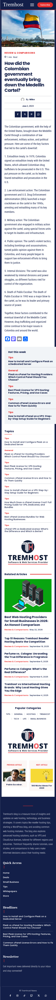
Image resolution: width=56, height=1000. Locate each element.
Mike (32, 99)
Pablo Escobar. (14, 784)
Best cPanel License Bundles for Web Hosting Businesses (24, 518)
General (13, 370)
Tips (10, 357)
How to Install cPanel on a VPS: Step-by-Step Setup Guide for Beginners (30, 417)
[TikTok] (24, 996)
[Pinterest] (31, 114)
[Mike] (23, 99)
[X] (25, 114)
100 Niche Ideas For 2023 (42, 787)
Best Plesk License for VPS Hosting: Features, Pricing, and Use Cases (28, 391)
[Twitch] (31, 996)
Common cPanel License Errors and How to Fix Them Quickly (29, 404)
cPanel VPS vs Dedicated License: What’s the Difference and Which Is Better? (26, 530)
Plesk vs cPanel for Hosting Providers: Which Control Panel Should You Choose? (30, 377)
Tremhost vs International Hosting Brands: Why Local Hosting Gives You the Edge (27, 687)
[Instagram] (17, 996)
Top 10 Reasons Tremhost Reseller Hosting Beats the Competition (26, 640)
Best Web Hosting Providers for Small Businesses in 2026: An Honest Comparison (26, 621)
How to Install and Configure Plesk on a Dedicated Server (30, 363)
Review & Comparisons (19, 53)
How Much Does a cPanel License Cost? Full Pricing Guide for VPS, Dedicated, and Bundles (28, 505)
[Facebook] (18, 114)
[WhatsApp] (38, 114)
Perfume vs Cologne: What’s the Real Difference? (25, 670)
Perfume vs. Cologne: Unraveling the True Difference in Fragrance (25, 655)
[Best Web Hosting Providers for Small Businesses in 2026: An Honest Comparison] (28, 595)
